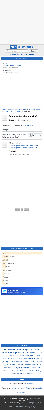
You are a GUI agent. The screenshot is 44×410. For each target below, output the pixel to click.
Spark (23, 388)
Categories (14, 54)
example (6, 358)
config (12, 355)
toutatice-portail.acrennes (17, 110)
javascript (20, 361)
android (12, 349)
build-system (15, 352)
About (31, 54)
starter (31, 370)
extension (14, 358)
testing (38, 370)
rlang (34, 368)
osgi (39, 364)
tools (14, 374)
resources (26, 367)
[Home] (22, 48)
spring (20, 370)
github (31, 358)
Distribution (15, 143)
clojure (39, 352)
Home (4, 110)
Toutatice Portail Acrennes (12, 65)
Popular (24, 54)
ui (18, 374)
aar (5, 349)
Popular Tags (22, 345)
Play (18, 388)
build (4, 352)
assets (38, 349)
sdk (38, 367)
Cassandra (38, 388)
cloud (6, 355)
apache (20, 349)
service (13, 370)
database (29, 355)
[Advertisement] (22, 22)
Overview (6, 126)
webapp (29, 374)
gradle (39, 358)
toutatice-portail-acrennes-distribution (23, 148)
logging (6, 364)
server (6, 370)
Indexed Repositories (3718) (22, 249)
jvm (27, 361)
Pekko (28, 388)
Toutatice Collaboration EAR (23, 116)
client (33, 352)
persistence (8, 368)
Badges (6, 130)
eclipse (37, 355)
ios (13, 361)
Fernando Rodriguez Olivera (31, 403)
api (27, 349)
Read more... (22, 393)
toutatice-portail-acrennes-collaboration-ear (21, 111)
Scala (14, 388)
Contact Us (19, 407)
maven (13, 364)
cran (18, 355)
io (10, 361)
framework (23, 358)
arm (31, 349)
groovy (5, 361)
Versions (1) (18, 126)
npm (34, 364)
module (28, 364)
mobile (20, 364)
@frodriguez (30, 383)
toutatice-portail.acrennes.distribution (23, 146)
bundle (26, 352)
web (22, 373)
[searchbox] (17, 51)
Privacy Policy (30, 407)
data (22, 355)
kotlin (33, 361)
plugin (17, 367)
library (39, 361)
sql (25, 370)
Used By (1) (29, 126)
